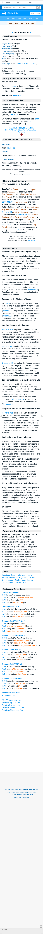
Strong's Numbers (9, 578)
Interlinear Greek (9, 575)
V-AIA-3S (17, 650)
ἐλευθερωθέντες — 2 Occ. (13, 710)
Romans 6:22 (8, 635)
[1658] (2, 421)
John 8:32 (7, 311)
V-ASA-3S (15, 607)
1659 (37, 119)
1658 (29, 121)
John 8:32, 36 (7, 202)
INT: (3, 602)
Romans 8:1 (8, 404)
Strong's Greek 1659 (11, 693)
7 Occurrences (8, 695)
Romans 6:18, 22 (23, 214)
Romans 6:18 (7, 329)
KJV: (4, 600)
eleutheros (11, 86)
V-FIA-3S (15, 592)
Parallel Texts (20, 583)
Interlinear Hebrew (25, 575)
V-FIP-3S (18, 664)
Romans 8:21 (7, 225)
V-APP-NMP (19, 621)
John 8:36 (7, 316)
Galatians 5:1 (13, 230)
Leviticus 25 (33, 290)
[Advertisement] (21, 759)
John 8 (7, 303)
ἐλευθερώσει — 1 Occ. (11, 705)
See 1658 (14, 114)
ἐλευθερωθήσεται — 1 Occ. (13, 708)
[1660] (40, 421)
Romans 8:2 (7, 212)
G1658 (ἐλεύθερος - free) (26, 64)
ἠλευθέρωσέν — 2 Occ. (12, 700)
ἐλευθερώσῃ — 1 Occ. (11, 703)
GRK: (4, 595)
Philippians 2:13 (17, 399)
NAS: (4, 597)
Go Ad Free (4, 929)
